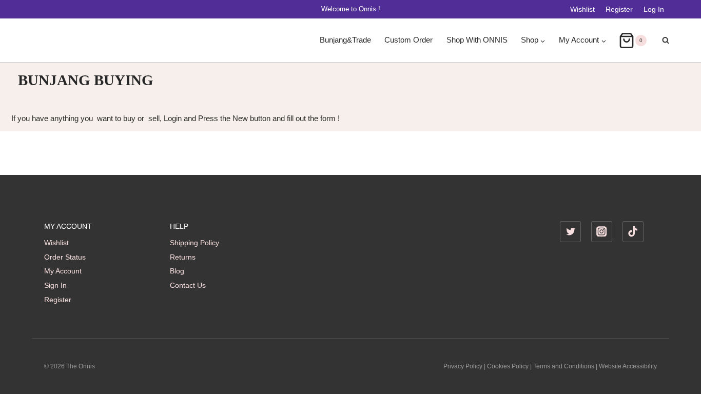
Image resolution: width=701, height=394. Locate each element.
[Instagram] (601, 231)
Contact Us (188, 285)
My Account (63, 271)
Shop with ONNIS (477, 40)
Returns (183, 257)
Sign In (55, 285)
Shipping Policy (194, 243)
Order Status (65, 257)
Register (619, 9)
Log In (654, 9)
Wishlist (582, 9)
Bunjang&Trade (345, 40)
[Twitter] (570, 231)
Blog (177, 271)
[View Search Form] (660, 40)
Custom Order (408, 40)
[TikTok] (633, 231)
